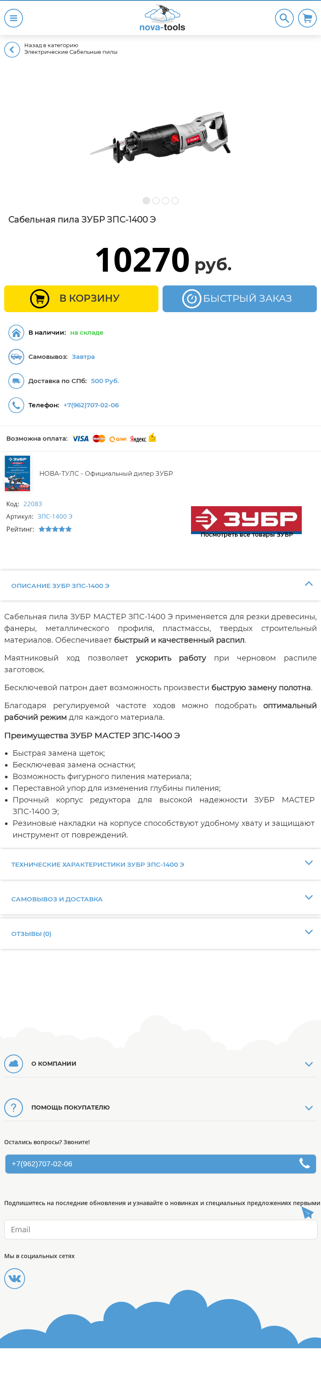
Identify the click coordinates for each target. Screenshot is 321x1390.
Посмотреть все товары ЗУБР (247, 534)
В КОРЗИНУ (89, 298)
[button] (146, 200)
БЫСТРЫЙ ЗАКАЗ (247, 298)
